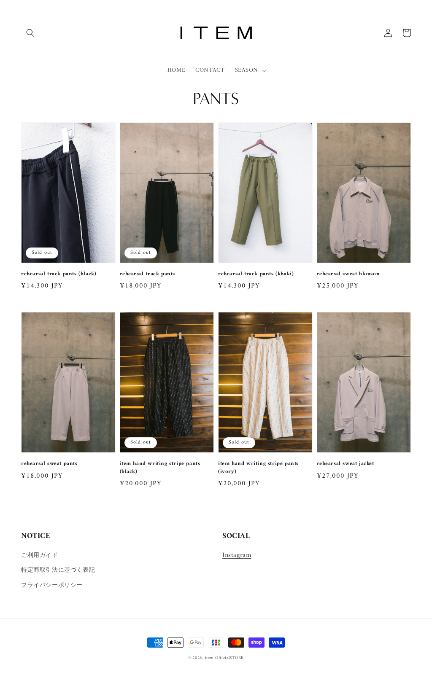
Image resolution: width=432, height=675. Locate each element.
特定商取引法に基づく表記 (58, 570)
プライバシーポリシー (52, 585)
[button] (30, 33)
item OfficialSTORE (224, 658)
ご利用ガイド (39, 555)
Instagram (236, 555)
